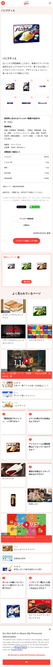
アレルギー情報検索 (26, 219)
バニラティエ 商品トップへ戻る (27, 241)
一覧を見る (26, 282)
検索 (50, 3)
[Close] (50, 629)
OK (26, 662)
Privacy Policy (20, 647)
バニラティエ (8, 10)
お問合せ (26, 225)
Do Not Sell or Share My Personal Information (26, 655)
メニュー (3, 3)
